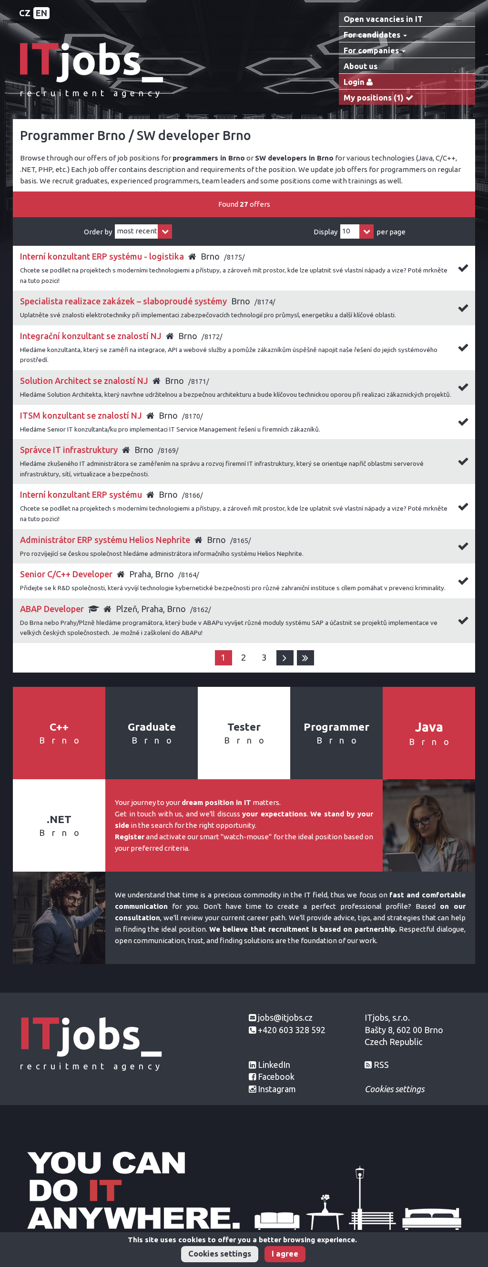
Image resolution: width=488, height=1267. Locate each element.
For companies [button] (372, 50)
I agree (285, 1253)
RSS (381, 1064)
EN (41, 13)
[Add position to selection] (463, 269)
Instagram (277, 1089)
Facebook (276, 1076)
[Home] (91, 62)
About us (360, 66)
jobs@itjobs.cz (285, 1017)
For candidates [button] (373, 34)
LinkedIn (274, 1064)
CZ (24, 13)
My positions (374, 97)
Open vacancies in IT (383, 19)
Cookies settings (219, 1253)
